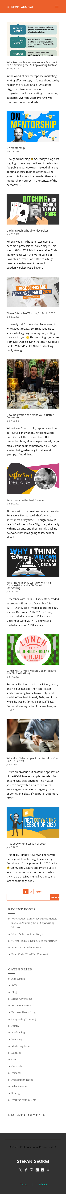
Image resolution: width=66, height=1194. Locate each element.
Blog (14, 992)
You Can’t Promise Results (26, 947)
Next (38, 892)
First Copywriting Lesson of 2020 (26, 843)
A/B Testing (18, 978)
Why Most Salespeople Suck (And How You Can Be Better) (32, 760)
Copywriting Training (23, 1019)
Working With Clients (23, 1099)
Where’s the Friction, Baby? (27, 934)
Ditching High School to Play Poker (27, 230)
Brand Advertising (21, 998)
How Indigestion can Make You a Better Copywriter (30, 416)
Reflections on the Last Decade (25, 500)
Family (15, 1025)
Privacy (43, 1184)
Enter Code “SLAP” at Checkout (29, 954)
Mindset (16, 1052)
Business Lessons (21, 1005)
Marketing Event (20, 1046)
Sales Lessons (19, 1086)
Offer (14, 1059)
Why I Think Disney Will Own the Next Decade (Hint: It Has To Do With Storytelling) (29, 585)
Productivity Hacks (22, 1079)
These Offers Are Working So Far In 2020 (31, 313)
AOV (14, 985)
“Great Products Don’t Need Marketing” (34, 940)
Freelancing (18, 1032)
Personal (16, 1072)
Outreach (16, 1066)
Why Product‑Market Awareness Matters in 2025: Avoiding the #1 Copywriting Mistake (32, 64)
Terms (23, 1184)
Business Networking (23, 1012)
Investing (16, 1039)
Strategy (16, 1093)
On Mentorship (16, 148)
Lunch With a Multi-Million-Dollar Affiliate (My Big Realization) (31, 672)
